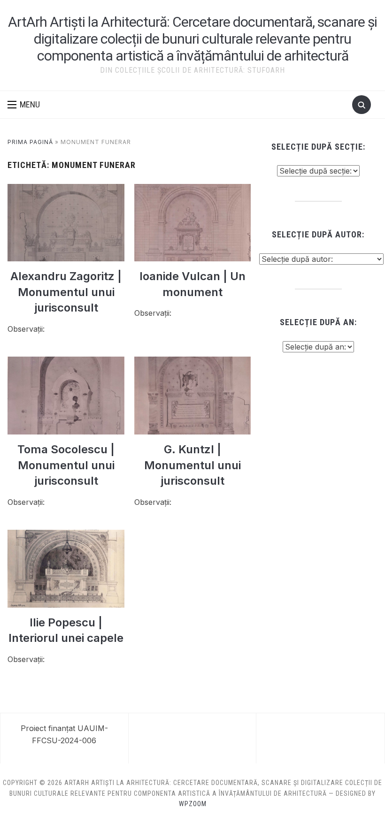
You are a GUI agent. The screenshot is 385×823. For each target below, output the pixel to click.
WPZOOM (193, 804)
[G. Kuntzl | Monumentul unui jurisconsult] (192, 362)
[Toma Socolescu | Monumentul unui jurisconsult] (66, 362)
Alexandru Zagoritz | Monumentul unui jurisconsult (66, 291)
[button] (24, 104)
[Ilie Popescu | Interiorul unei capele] (66, 535)
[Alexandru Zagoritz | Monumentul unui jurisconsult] (66, 189)
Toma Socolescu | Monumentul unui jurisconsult (66, 465)
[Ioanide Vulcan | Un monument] (192, 189)
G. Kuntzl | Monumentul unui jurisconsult (192, 465)
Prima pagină (30, 141)
